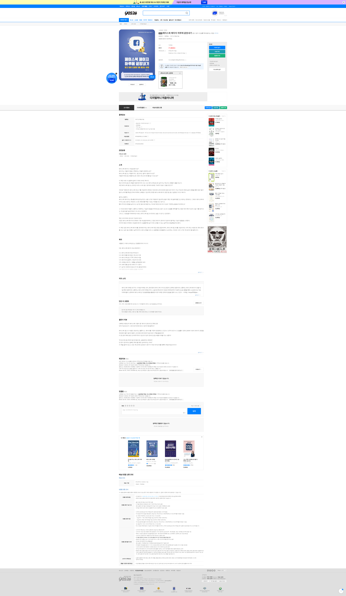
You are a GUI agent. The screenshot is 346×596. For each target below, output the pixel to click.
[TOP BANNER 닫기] (343, 2)
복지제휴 (173, 570)
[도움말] (165, 51)
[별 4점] (127, 405)
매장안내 (150, 20)
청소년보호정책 (148, 570)
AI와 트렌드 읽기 (219, 173)
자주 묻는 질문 (214, 581)
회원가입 (207, 6)
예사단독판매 (198, 20)
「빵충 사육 (170, 82)
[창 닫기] (179, 73)
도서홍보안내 (156, 570)
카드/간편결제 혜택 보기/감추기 (185, 60)
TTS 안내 (141, 127)
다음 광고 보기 (226, 15)
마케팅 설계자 (218, 118)
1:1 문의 (156, 496)
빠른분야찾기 (123, 19)
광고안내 (162, 570)
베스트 (131, 20)
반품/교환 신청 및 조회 (148, 496)
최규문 (160, 36)
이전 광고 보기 (225, 15)
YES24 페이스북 (210, 570)
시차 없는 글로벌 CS (220, 214)
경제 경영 (133, 24)
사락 (161, 20)
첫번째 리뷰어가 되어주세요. (165, 38)
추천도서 (219, 20)
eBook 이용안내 (219, 61)
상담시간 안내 (222, 581)
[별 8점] (131, 405)
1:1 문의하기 (206, 581)
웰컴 (121, 24)
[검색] (186, 13)
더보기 (223, 116)
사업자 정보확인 (167, 580)
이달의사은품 (206, 20)
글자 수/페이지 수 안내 (154, 140)
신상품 (136, 20)
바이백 (145, 20)
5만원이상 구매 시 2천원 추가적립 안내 (186, 53)
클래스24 (171, 20)
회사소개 (121, 570)
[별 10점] (134, 405)
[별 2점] (125, 405)
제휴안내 (168, 570)
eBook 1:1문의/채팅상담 (219, 578)
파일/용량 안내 (148, 136)
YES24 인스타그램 (214, 570)
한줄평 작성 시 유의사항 (200, 406)
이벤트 (140, 20)
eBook (125, 24)
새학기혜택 (191, 20)
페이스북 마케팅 (150, 459)
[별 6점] (129, 405)
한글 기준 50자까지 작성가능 (130, 410)
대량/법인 (224, 20)
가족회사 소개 (221, 570)
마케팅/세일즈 (143, 24)
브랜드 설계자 (218, 158)
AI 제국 (217, 148)
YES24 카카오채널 (208, 570)
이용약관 (132, 570)
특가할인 (213, 20)
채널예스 (156, 20)
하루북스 (167, 36)
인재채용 (126, 570)
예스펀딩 (165, 20)
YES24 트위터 (212, 570)
